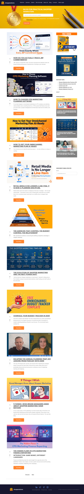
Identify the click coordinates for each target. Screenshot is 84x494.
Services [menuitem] (28, 2)
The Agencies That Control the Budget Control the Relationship (31, 232)
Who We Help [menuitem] (39, 2)
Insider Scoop (63, 85)
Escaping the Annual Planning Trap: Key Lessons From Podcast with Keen (32, 360)
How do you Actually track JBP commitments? (28, 59)
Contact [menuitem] (55, 2)
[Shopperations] (7, 3)
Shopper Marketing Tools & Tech (67, 84)
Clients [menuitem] (32, 2)
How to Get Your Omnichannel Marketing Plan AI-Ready (27, 145)
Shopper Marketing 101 (65, 87)
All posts (27, 474)
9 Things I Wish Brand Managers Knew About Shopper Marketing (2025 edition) (31, 406)
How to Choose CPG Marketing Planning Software (28, 100)
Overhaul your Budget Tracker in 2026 (31, 316)
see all (57, 92)
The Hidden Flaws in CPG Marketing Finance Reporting (29, 452)
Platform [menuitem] (22, 2)
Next (33, 474)
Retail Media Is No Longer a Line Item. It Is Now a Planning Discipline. (31, 187)
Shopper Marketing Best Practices (68, 82)
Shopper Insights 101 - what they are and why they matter (66, 153)
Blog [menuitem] (50, 2)
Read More (18, 68)
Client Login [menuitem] (61, 2)
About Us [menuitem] (46, 2)
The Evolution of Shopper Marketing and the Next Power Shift (30, 273)
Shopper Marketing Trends (66, 89)
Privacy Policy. (30, 19)
